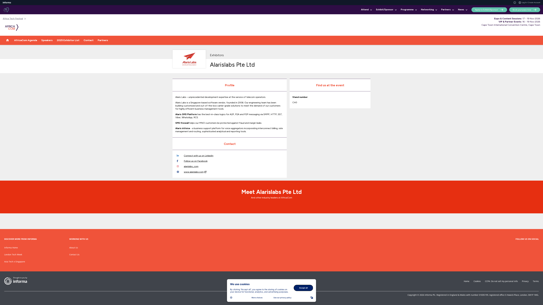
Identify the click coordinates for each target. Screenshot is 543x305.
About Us (73, 247)
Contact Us (74, 254)
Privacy (525, 281)
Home (466, 281)
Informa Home (11, 247)
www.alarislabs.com (194, 172)
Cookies (477, 281)
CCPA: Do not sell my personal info (501, 281)
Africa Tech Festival (13, 18)
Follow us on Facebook (195, 161)
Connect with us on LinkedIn (198, 155)
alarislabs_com (191, 166)
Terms (536, 281)
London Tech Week (13, 254)
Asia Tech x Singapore (14, 261)
